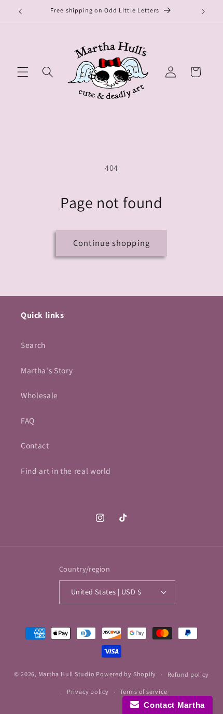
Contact (35, 445)
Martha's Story (47, 370)
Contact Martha (172, 705)
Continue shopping (111, 243)
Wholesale (39, 395)
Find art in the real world (66, 470)
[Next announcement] (203, 11)
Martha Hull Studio (66, 674)
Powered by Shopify (126, 674)
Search (33, 345)
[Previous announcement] (20, 11)
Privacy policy (88, 691)
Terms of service (143, 691)
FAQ (28, 420)
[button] (22, 72)
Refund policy (188, 674)
